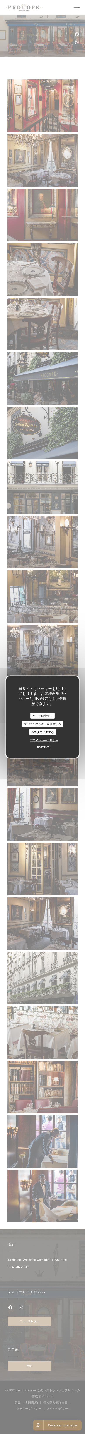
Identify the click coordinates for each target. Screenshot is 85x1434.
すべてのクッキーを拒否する (42, 724)
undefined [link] (43, 747)
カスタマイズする (42, 732)
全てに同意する (43, 715)
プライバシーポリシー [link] (44, 740)
